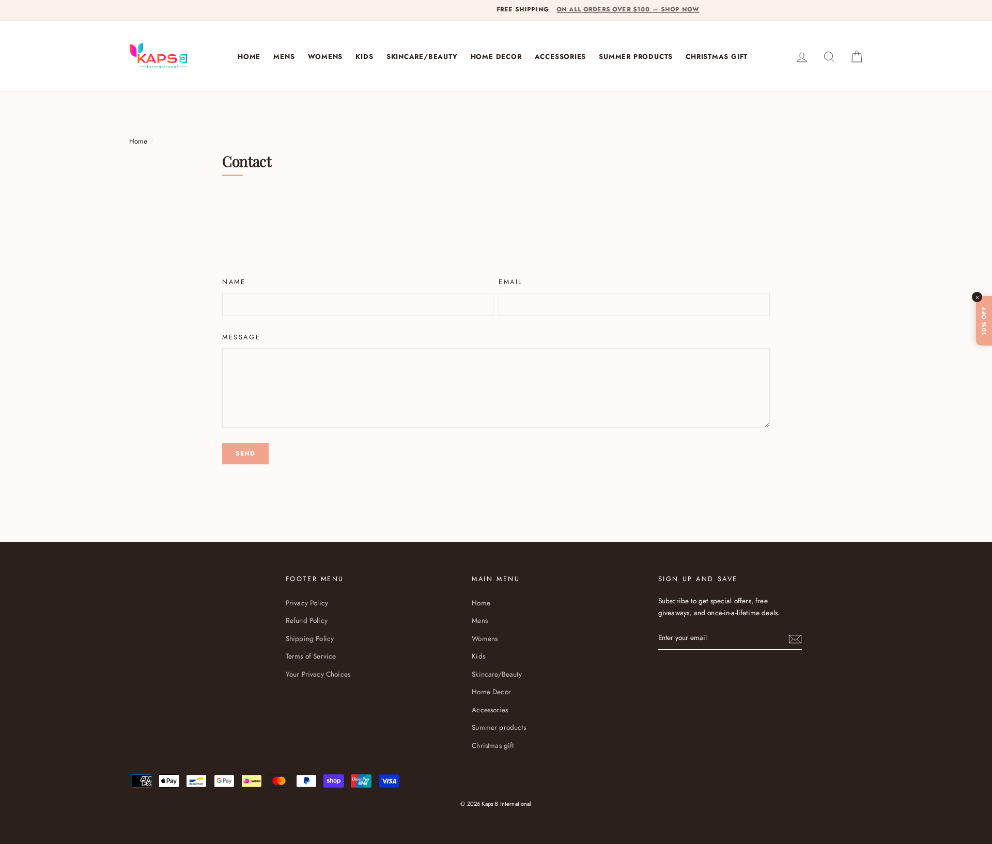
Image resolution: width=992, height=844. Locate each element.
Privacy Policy (307, 603)
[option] (496, 10)
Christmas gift (717, 56)
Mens (284, 56)
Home (249, 56)
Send (245, 453)
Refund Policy (307, 620)
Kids (364, 56)
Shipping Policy (310, 638)
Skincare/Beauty (422, 56)
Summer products (636, 56)
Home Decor (496, 56)
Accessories (560, 56)
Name (233, 282)
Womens (325, 56)
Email (511, 282)
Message (241, 337)
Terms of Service (311, 656)
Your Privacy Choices (318, 674)
